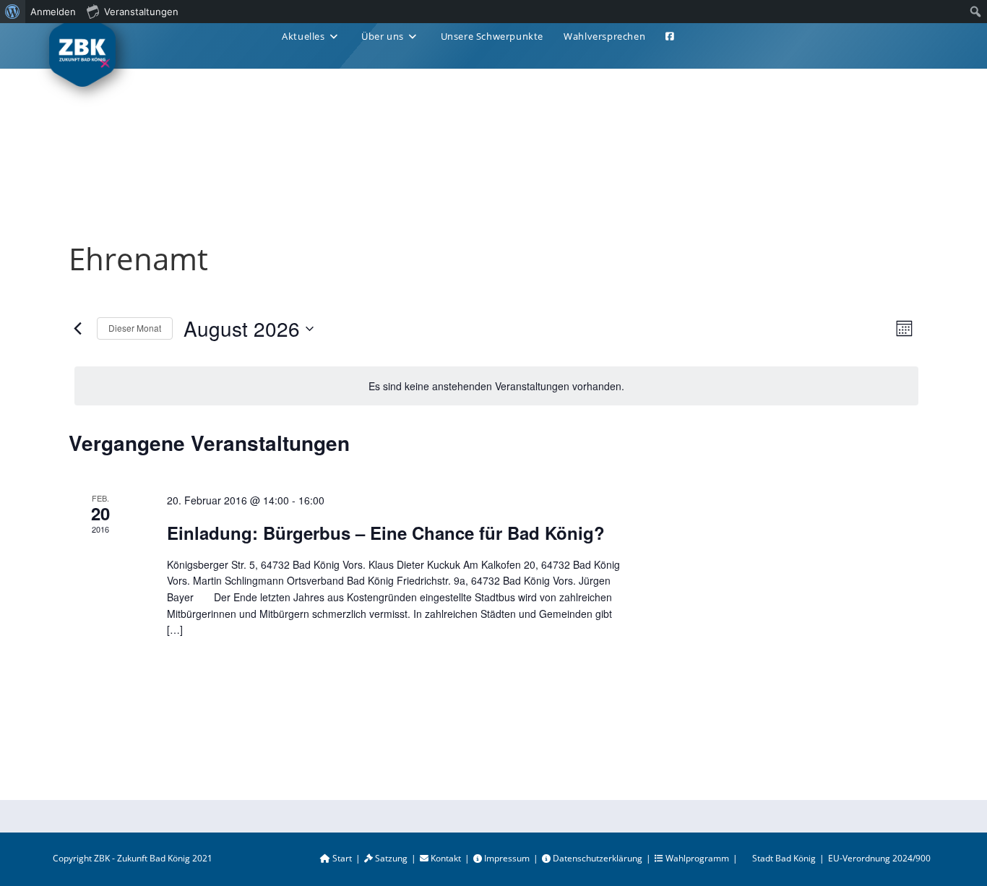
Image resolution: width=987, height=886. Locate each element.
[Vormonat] (77, 328)
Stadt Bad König (784, 858)
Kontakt (444, 858)
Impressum (506, 858)
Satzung (390, 858)
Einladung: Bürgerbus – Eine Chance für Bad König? (386, 532)
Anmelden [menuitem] (53, 11)
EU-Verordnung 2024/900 (879, 858)
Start (341, 858)
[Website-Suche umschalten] (701, 36)
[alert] (496, 386)
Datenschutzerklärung (596, 858)
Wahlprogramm (696, 858)
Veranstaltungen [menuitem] (141, 11)
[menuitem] (12, 11)
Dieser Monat (134, 328)
